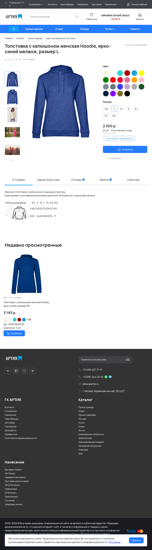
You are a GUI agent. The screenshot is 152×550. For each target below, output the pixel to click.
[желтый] (141, 73)
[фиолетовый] (113, 94)
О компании (11, 411)
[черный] (127, 94)
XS (106, 115)
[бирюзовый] (120, 73)
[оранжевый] (134, 80)
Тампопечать (11, 496)
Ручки (81, 422)
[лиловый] (127, 80)
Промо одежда (35, 38)
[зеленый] (106, 80)
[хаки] (120, 94)
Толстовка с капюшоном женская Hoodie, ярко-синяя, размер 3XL (26, 304)
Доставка (10, 422)
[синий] (120, 87)
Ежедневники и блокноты (91, 434)
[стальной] (134, 87)
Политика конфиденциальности (21, 438)
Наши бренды (12, 418)
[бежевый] (106, 73)
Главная (9, 38)
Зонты (81, 430)
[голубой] (134, 73)
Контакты (9, 407)
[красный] (113, 80)
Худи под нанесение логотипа (60, 38)
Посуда (82, 418)
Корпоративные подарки (91, 442)
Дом (80, 453)
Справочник (11, 434)
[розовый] (141, 80)
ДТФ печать (11, 492)
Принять (136, 540)
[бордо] (127, 73)
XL (136, 108)
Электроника (85, 438)
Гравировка (11, 488)
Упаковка (83, 449)
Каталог (20, 38)
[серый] (106, 87)
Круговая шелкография (17, 481)
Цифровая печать (14, 504)
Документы (10, 430)
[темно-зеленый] (141, 87)
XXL (114, 115)
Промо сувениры (87, 415)
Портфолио (10, 426)
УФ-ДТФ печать (12, 485)
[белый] (113, 73)
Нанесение (10, 415)
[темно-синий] (106, 94)
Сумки (81, 426)
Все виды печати (13, 469)
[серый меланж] (113, 87)
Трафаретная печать (15, 477)
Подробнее (114, 542)
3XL (106, 108)
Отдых (81, 411)
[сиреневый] (127, 87)
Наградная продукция (89, 445)
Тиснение (10, 500)
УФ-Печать (10, 473)
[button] (12, 160)
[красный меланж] (120, 80)
